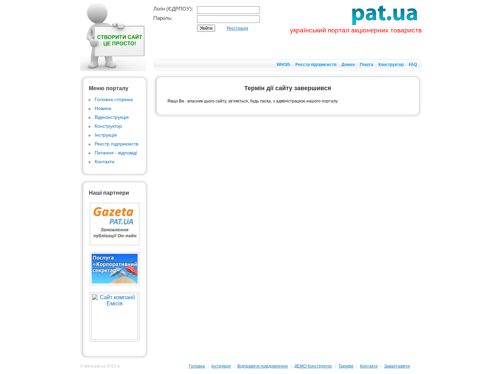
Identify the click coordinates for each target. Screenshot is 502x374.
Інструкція (106, 135)
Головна (197, 366)
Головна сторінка (114, 99)
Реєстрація (237, 28)
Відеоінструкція (112, 117)
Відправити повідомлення (262, 366)
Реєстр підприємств (315, 64)
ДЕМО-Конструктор (313, 366)
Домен (348, 64)
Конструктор (391, 64)
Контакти (104, 161)
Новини (103, 108)
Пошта (366, 64)
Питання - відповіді (116, 152)
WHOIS (283, 64)
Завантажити (397, 366)
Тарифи (345, 366)
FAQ (413, 64)
